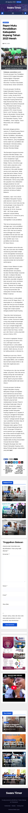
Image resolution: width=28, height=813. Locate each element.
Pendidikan (5, 22)
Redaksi (14, 805)
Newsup (24, 800)
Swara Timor (14, 7)
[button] (22, 13)
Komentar (6, 554)
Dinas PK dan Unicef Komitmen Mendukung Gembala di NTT (9, 469)
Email (5, 595)
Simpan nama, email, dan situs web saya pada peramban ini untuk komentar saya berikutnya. (13, 618)
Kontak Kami (7, 805)
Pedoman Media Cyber (14, 809)
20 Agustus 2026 (10, 782)
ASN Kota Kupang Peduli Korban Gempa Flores (14, 779)
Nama (5, 586)
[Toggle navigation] (13, 13)
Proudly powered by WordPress (10, 800)
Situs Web (6, 604)
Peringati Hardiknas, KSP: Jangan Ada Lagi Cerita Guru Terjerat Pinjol (18, 469)
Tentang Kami (20, 805)
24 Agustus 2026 (10, 729)
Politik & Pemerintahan (9, 740)
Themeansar (15, 802)
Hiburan (6, 722)
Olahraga (6, 757)
